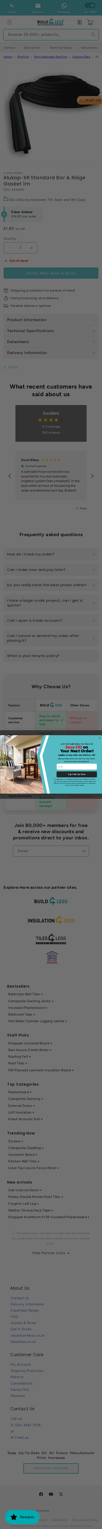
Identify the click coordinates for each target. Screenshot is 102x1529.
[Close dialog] (99, 738)
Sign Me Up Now (76, 774)
